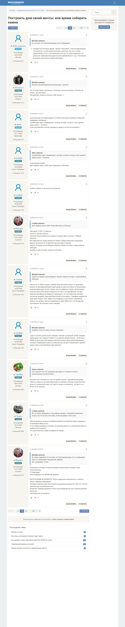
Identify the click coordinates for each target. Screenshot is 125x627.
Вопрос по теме (17, 532)
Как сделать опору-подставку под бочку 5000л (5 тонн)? (31, 540)
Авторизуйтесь (28, 519)
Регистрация (104, 27)
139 (74, 28)
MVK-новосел (19, 46)
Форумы (12, 10)
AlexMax (19, 374)
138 (70, 28)
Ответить (13, 28)
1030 (81, 28)
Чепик (19, 416)
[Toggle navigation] (114, 3)
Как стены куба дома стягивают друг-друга (27, 536)
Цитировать (71, 68)
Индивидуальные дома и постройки (30, 10)
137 (66, 28)
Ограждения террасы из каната (22, 544)
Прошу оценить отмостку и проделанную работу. (29, 548)
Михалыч (19, 87)
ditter (19, 124)
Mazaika (19, 228)
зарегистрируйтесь (44, 519)
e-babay (19, 158)
